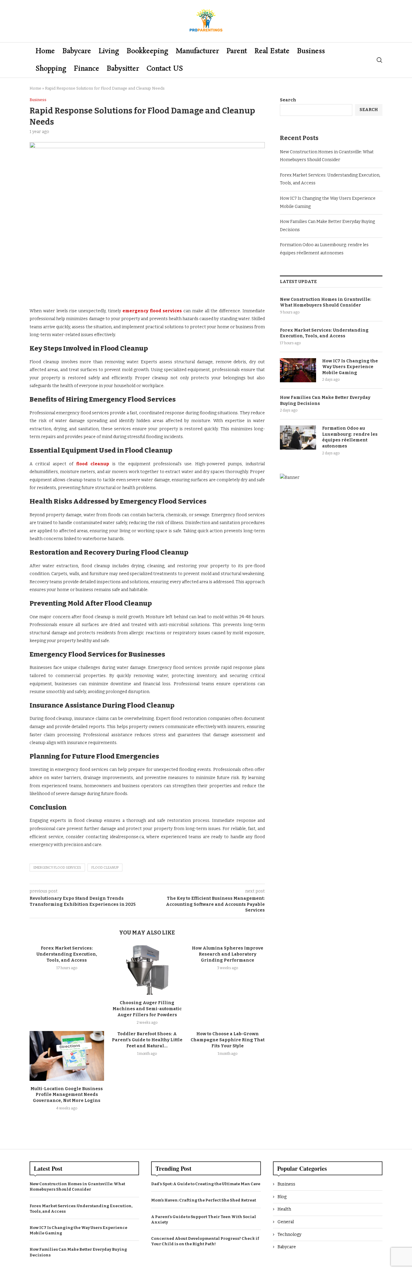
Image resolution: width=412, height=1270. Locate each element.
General (285, 1221)
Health (284, 1209)
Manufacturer (197, 51)
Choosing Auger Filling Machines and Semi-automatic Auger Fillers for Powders (147, 1008)
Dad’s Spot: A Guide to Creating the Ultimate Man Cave (205, 1184)
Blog (282, 1196)
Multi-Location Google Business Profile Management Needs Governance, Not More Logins (66, 1094)
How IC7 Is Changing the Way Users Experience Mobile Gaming (350, 366)
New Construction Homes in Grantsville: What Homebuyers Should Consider (325, 302)
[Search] (379, 60)
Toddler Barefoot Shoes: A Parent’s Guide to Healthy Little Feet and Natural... (147, 1040)
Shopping (51, 68)
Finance (86, 68)
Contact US (165, 68)
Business (311, 51)
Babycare (76, 51)
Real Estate (272, 51)
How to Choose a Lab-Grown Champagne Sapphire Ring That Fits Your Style (228, 1040)
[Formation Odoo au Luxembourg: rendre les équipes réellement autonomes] (298, 437)
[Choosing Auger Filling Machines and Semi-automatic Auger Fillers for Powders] (147, 970)
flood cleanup (105, 868)
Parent (237, 51)
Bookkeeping (147, 51)
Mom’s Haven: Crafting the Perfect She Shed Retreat (203, 1200)
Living (109, 51)
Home (45, 51)
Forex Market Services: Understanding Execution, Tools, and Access (66, 954)
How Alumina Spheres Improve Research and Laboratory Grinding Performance (227, 954)
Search (288, 100)
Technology (289, 1234)
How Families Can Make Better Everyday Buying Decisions (325, 400)
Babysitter (123, 68)
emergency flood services (57, 868)
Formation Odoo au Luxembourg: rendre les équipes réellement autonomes (350, 437)
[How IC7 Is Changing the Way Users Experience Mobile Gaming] (298, 370)
